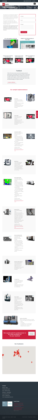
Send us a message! (31, 334)
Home (30, 7)
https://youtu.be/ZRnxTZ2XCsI (18, 228)
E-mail (22, 20)
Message (22, 24)
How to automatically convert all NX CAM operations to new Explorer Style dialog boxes (18, 408)
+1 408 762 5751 (7, 395)
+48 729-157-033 (7, 390)
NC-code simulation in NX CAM (11, 38)
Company (22, 16)
